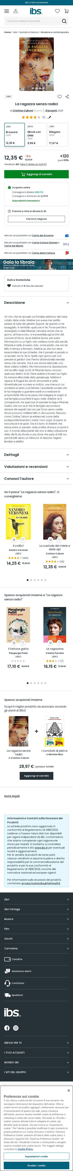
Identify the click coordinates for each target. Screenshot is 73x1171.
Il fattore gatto (18, 649)
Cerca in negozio (36, 219)
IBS (17, 164)
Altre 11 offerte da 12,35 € (33, 164)
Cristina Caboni (23, 110)
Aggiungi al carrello (39, 174)
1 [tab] (29, 88)
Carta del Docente (43, 235)
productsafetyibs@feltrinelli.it (41, 883)
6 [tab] (45, 580)
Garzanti (51, 110)
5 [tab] (43, 88)
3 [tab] (36, 88)
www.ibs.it (41, 847)
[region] (36, 1128)
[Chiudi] (69, 1091)
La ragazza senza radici (18, 752)
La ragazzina (54, 649)
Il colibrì (18, 546)
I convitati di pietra (54, 751)
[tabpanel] (36, 64)
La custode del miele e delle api (54, 547)
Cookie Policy (25, 1149)
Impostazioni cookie (36, 1156)
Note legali (12, 796)
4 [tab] (40, 88)
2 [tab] (33, 88)
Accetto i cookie (36, 1165)
